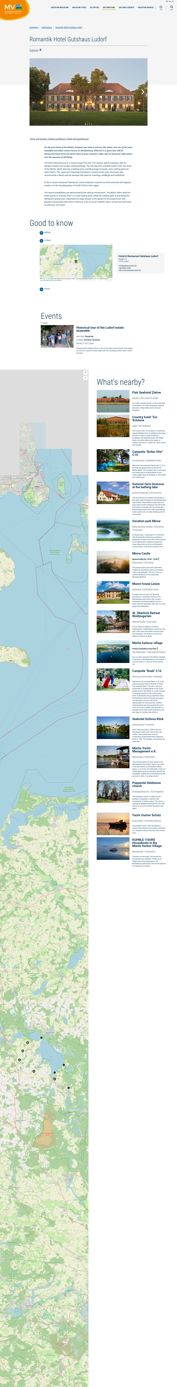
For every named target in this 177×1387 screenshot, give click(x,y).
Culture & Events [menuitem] (126, 7)
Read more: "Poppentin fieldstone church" (133, 795)
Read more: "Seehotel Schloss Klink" (133, 730)
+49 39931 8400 (124, 268)
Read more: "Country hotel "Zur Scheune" (133, 431)
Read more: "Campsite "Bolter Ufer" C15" (133, 464)
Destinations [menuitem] (109, 7)
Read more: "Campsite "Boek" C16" (133, 691)
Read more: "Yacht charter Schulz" (133, 824)
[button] (41, 1038)
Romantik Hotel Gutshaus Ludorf (68, 27)
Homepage (34, 27)
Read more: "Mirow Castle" (133, 565)
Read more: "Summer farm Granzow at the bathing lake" (133, 499)
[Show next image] (142, 92)
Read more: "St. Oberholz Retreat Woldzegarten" (133, 624)
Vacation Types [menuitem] (79, 7)
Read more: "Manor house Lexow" (133, 594)
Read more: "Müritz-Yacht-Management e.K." (133, 762)
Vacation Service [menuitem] (146, 7)
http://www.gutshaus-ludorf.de (130, 270)
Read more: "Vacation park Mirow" (133, 534)
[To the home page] (16, 11)
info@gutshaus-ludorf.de (128, 266)
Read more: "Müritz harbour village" (133, 653)
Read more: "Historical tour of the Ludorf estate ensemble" (88, 340)
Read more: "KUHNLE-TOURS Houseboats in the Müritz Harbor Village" (133, 852)
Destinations (47, 27)
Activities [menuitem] (94, 7)
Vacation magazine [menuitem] (60, 7)
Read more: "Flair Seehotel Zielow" (133, 401)
